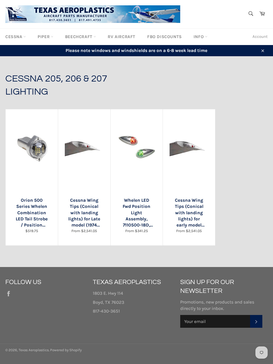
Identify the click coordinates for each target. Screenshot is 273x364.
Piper (44, 36)
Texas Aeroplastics (34, 350)
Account (260, 36)
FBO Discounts (164, 36)
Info (199, 36)
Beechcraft (79, 36)
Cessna (14, 36)
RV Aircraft (121, 36)
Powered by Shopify (66, 350)
